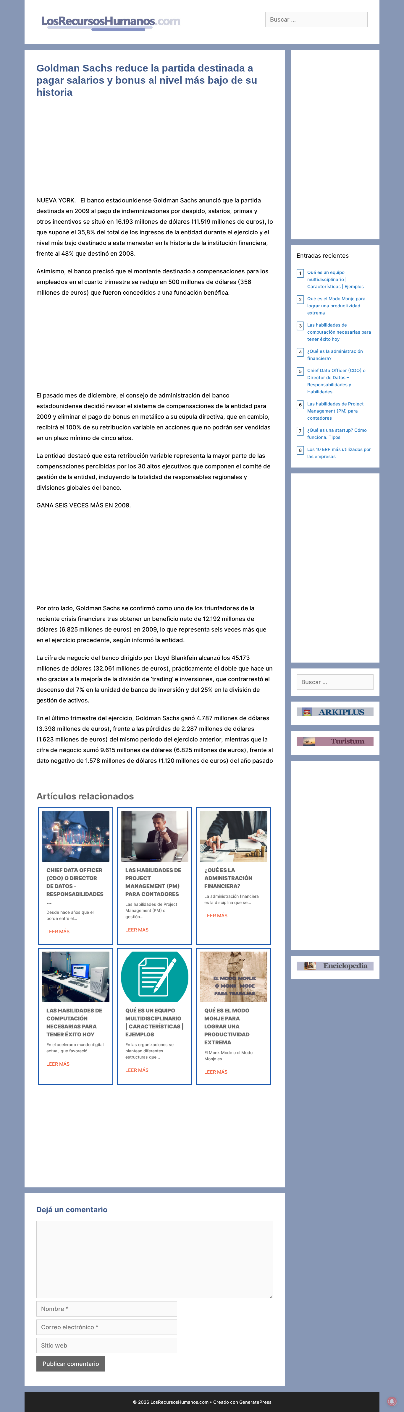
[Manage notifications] (392, 1401)
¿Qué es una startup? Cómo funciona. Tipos (337, 433)
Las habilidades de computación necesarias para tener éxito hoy (339, 332)
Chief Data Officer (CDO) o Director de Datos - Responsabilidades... (75, 886)
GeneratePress (255, 1402)
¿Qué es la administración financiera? (228, 878)
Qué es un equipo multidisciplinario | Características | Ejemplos (335, 279)
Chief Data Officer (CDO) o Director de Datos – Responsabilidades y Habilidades (336, 381)
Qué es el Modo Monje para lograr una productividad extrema (227, 1026)
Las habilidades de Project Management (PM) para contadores (335, 411)
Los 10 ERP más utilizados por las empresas (339, 453)
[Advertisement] (154, 151)
